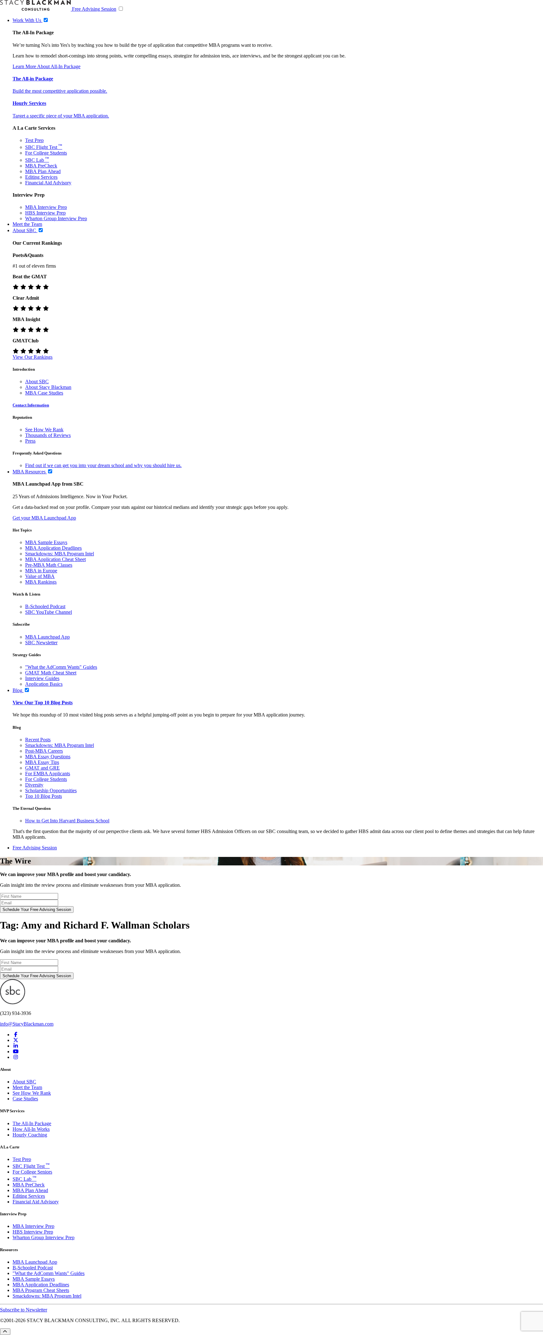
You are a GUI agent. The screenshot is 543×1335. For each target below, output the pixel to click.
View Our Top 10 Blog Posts (43, 702)
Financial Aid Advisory (48, 182)
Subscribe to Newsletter (23, 1309)
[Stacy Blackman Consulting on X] (16, 1040)
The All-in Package (33, 78)
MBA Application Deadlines (53, 548)
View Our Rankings (32, 357)
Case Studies (25, 1098)
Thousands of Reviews (48, 435)
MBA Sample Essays (46, 542)
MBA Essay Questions (47, 756)
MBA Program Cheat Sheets (41, 1290)
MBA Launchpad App (47, 637)
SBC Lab (37, 160)
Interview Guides (42, 678)
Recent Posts (38, 739)
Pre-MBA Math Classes (48, 565)
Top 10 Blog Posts (43, 796)
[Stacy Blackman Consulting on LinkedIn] (16, 1046)
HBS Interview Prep (45, 212)
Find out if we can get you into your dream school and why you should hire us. (103, 465)
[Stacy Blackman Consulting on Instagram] (16, 1057)
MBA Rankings (41, 582)
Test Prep (34, 140)
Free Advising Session (94, 9)
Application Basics (44, 684)
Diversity (34, 784)
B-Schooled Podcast (45, 606)
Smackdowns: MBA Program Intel (59, 553)
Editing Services (41, 177)
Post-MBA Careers (44, 751)
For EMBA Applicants (47, 773)
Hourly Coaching (30, 1134)
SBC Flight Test (43, 147)
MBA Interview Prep (46, 207)
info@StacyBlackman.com (26, 1024)
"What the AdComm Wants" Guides (61, 667)
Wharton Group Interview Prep (56, 218)
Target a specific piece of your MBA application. (61, 115)
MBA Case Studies (44, 392)
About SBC (37, 381)
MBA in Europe (41, 570)
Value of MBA (40, 576)
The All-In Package (32, 1123)
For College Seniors (32, 1171)
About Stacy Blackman (48, 387)
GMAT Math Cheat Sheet (50, 672)
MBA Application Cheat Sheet (55, 559)
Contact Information (31, 405)
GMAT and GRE (42, 768)
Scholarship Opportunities (51, 790)
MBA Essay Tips (42, 762)
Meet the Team (27, 1087)
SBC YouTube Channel (48, 612)
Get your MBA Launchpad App (44, 517)
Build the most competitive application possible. (60, 91)
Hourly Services (29, 103)
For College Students (46, 152)
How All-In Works (31, 1129)
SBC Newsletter (41, 642)
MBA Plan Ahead (43, 171)
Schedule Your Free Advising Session (37, 909)
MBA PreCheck (41, 165)
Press (30, 441)
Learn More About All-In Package (46, 66)
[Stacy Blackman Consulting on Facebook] (16, 1034)
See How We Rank (44, 429)
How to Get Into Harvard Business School (67, 820)
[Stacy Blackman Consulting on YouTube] (16, 1051)
